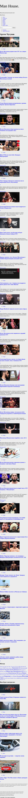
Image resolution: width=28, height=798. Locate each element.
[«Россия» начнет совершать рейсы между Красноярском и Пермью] (5, 652)
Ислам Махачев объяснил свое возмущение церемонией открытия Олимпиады (12, 385)
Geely (17, 666)
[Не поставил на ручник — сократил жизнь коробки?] (10, 751)
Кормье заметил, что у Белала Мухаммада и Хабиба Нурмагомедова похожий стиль (12, 258)
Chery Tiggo (4, 666)
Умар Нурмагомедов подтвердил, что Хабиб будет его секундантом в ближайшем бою (12, 518)
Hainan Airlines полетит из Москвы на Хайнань (13, 591)
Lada (19, 666)
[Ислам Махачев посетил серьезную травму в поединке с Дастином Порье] (10, 457)
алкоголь (19, 678)
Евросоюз (25, 671)
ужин (4, 679)
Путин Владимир (17, 676)
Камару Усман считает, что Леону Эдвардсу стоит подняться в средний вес (12, 575)
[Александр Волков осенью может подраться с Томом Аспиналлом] (10, 202)
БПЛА (20, 669)
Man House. (9, 6)
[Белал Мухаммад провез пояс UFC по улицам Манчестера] (10, 46)
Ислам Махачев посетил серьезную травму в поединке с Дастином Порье (12, 463)
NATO (4, 668)
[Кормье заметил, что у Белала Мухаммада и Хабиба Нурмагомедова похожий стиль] (10, 252)
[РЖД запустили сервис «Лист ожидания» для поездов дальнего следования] (5, 635)
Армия (4, 19)
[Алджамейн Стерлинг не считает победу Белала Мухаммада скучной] (10, 72)
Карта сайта (5, 25)
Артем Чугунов (4, 669)
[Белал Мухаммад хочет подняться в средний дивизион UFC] (10, 328)
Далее (3, 501)
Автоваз (10, 668)
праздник (1, 679)
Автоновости (16, 668)
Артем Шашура (14, 669)
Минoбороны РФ (13, 673)
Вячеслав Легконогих (13, 671)
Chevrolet (12, 666)
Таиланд (11, 678)
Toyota (7, 668)
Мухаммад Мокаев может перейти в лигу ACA (13, 438)
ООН (3, 676)
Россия (25, 676)
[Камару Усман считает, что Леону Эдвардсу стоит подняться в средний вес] (10, 570)
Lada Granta (22, 666)
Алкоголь (5, 18)
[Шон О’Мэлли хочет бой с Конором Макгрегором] (10, 150)
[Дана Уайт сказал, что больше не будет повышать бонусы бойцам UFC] (10, 227)
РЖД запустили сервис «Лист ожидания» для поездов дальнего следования (13, 641)
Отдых (4, 23)
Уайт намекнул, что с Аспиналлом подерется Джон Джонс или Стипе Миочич (12, 283)
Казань (4, 673)
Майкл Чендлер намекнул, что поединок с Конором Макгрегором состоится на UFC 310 (13, 556)
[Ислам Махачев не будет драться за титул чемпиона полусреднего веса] (10, 124)
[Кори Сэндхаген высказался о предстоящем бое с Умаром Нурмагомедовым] (10, 532)
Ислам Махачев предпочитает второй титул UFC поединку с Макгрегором (14, 489)
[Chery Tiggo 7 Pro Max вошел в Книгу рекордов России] (10, 773)
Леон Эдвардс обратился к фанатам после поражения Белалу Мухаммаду (12, 181)
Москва (20, 673)
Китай (7, 673)
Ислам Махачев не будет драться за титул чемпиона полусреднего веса (12, 129)
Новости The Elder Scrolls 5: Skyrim (12, 674)
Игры (4, 20)
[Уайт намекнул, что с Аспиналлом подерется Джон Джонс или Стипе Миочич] (10, 278)
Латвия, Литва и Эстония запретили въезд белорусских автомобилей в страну (12, 624)
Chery (1, 666)
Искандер (1, 673)
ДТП (22, 671)
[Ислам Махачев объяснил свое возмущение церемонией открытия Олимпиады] (10, 380)
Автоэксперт (24, 668)
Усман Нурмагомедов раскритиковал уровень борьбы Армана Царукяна (13, 104)
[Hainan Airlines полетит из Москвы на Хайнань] (5, 587)
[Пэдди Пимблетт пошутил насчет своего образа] (10, 304)
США (2, 678)
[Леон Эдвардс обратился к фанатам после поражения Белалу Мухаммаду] (10, 176)
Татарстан (15, 678)
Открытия (7, 676)
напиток (26, 678)
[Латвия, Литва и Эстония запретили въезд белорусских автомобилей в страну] (5, 618)
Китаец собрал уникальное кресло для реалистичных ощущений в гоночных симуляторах (11, 735)
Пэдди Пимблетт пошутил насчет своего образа (13, 309)
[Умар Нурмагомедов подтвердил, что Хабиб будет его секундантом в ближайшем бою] (10, 513)
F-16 (15, 666)
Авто (4, 17)
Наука (4, 21)
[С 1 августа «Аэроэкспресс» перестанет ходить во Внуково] (5, 602)
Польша (12, 676)
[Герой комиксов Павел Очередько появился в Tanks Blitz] (10, 692)
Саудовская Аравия (7, 678)
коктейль (22, 678)
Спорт (4, 24)
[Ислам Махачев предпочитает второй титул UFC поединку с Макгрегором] (10, 483)
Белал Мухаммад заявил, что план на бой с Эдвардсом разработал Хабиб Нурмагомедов (13, 412)
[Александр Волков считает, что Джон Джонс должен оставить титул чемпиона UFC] (10, 354)
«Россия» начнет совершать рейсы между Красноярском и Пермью (11, 657)
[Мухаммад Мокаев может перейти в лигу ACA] (10, 433)
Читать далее (3, 62)
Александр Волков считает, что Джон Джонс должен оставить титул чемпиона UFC (12, 360)
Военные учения (3, 671)
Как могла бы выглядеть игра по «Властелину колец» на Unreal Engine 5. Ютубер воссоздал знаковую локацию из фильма (13, 716)
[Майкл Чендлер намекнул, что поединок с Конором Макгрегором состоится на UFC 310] (10, 551)
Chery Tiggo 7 (9, 666)
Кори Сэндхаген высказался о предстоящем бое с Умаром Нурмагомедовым (14, 537)
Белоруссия (24, 669)
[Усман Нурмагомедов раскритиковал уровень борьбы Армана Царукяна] (10, 98)
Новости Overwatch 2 (3, 674)
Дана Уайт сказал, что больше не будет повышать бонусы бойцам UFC (11, 233)
